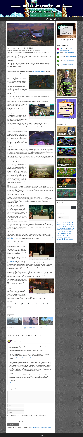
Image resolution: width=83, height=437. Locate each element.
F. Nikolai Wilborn (25, 50)
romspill (69, 235)
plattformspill (61, 233)
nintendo (66, 229)
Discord (31, 19)
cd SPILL (71, 224)
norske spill (70, 229)
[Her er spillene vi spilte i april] (14, 321)
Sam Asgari (62, 56)
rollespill (65, 235)
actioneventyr (61, 222)
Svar (10, 382)
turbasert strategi (60, 240)
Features (24, 19)
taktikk (67, 239)
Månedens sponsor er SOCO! (63, 118)
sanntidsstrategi (60, 237)
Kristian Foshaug (37, 50)
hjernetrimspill (72, 228)
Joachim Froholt (18, 50)
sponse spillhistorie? (66, 120)
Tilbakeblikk (17, 19)
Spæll (69, 237)
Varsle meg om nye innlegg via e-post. (17, 421)
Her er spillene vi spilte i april (13, 325)
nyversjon (60, 231)
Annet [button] (37, 19)
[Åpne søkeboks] (75, 19)
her (22, 159)
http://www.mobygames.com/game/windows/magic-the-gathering (23, 357)
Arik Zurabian (62, 64)
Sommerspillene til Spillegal (44, 325)
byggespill (68, 224)
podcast (68, 233)
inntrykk (58, 229)
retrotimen (59, 235)
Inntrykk (9, 19)
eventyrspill (71, 226)
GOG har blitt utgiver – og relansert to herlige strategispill (29, 326)
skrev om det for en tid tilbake (38, 71)
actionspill (68, 222)
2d (58, 222)
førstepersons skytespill (63, 228)
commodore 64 (61, 226)
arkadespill (59, 224)
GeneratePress (49, 435)
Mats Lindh (30, 50)
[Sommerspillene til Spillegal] (46, 321)
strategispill (61, 239)
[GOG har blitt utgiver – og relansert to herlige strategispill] (30, 321)
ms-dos (62, 229)
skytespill (65, 237)
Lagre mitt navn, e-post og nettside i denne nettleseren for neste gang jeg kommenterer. (27, 415)
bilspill (64, 224)
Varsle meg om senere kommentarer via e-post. (19, 418)
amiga (73, 222)
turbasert (71, 239)
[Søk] (73, 207)
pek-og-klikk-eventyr (69, 231)
